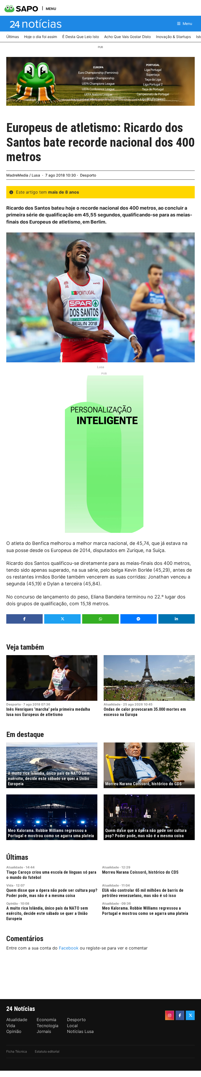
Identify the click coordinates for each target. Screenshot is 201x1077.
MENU (51, 8)
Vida (9, 885)
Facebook (69, 948)
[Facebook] (180, 1015)
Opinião (12, 903)
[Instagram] (169, 1015)
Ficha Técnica (16, 1051)
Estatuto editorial (47, 1051)
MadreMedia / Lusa (23, 175)
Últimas (17, 857)
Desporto (88, 175)
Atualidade (112, 704)
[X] (190, 1015)
